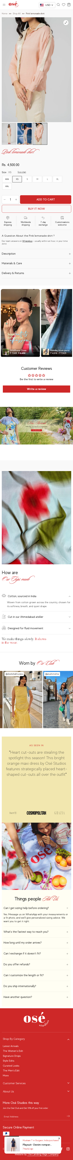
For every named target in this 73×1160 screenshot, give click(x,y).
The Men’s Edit (11, 1070)
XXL (7, 186)
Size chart (22, 172)
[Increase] (16, 199)
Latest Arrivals (10, 1046)
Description (9, 253)
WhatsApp (27, 241)
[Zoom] (66, 22)
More (6, 1075)
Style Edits (8, 1060)
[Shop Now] (36, 426)
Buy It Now (36, 208)
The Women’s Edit (13, 1050)
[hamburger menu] (4, 4)
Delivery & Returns (13, 273)
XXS (7, 179)
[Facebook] (62, 1149)
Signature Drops (12, 1055)
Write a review (36, 389)
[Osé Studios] (14, 5)
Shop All (17, 13)
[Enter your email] (68, 1116)
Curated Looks (11, 1065)
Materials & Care (12, 263)
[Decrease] (4, 199)
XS (17, 179)
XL (57, 179)
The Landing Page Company (42, 1154)
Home (4, 13)
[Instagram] (68, 1149)
